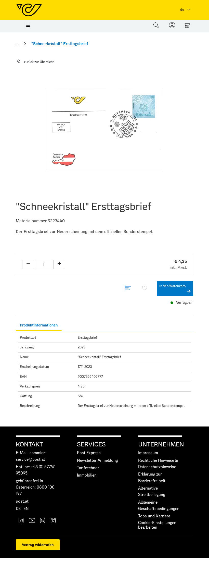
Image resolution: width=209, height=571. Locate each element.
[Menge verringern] (28, 264)
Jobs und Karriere (154, 516)
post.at (22, 501)
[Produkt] (127, 288)
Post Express (89, 453)
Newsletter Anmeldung (97, 461)
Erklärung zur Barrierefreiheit (151, 477)
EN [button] (26, 509)
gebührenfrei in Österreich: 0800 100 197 (35, 487)
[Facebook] (21, 521)
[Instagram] (53, 521)
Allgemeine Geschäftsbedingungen (158, 506)
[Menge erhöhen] (59, 264)
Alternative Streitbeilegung (151, 492)
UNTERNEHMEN (161, 445)
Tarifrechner (88, 468)
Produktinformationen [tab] (39, 325)
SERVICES (91, 445)
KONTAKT (29, 445)
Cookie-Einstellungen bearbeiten (157, 525)
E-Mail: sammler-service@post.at (31, 456)
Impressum (148, 453)
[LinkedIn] (42, 521)
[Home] (18, 44)
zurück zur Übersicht (39, 62)
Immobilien (87, 475)
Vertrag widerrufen (38, 545)
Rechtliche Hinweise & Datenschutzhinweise (158, 464)
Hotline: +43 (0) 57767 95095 (35, 470)
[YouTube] (32, 521)
